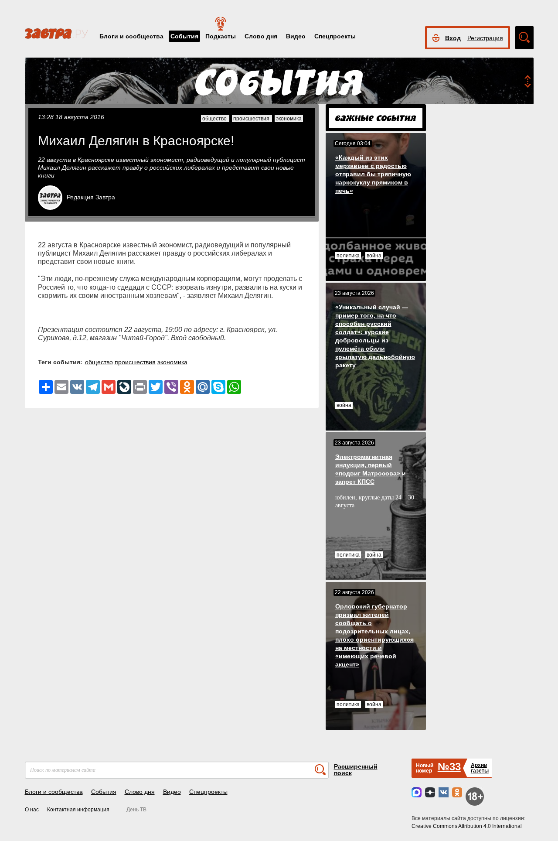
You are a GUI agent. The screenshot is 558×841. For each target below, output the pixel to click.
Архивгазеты (480, 768)
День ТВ (136, 810)
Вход (453, 37)
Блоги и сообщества (131, 36)
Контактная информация (78, 810)
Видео (296, 36)
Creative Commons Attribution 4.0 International (467, 826)
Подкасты (220, 36)
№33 (449, 767)
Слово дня (261, 36)
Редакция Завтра (91, 197)
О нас (32, 810)
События (184, 36)
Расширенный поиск (356, 769)
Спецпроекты (335, 36)
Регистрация (485, 37)
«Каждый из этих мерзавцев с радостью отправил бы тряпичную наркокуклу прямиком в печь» (373, 174)
